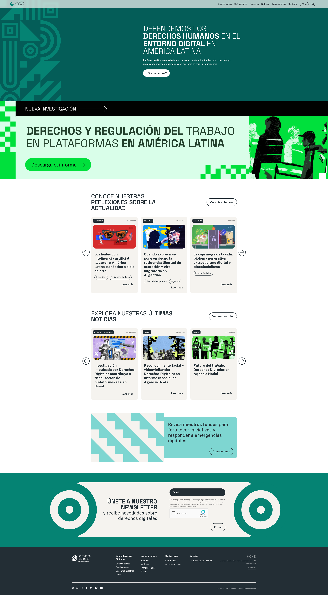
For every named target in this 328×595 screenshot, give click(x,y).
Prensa (147, 332)
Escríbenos (170, 560)
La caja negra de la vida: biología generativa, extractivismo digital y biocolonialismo (213, 260)
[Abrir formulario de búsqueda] (313, 4)
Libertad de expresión (156, 281)
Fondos (144, 571)
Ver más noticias (223, 316)
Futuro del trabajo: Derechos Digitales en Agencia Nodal (211, 369)
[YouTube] (101, 588)
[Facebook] (86, 588)
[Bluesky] (96, 588)
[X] (91, 588)
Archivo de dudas (173, 564)
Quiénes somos (225, 4)
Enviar (218, 527)
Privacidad (101, 277)
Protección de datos (120, 277)
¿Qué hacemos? (156, 73)
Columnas (98, 221)
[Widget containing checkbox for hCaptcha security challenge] (189, 513)
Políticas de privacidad (201, 560)
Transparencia (279, 4)
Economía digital (203, 273)
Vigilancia (175, 281)
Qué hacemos (240, 4)
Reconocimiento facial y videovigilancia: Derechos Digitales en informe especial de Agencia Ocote (164, 373)
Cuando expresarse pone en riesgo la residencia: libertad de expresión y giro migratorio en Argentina (162, 264)
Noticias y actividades (103, 332)
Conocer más (221, 451)
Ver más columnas (222, 202)
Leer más (127, 284)
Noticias (265, 4)
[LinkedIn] (77, 588)
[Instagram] (82, 588)
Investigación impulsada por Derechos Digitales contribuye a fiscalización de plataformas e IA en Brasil (114, 375)
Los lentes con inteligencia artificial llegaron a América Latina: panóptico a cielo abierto (114, 262)
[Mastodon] (73, 588)
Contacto (292, 4)
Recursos (254, 4)
